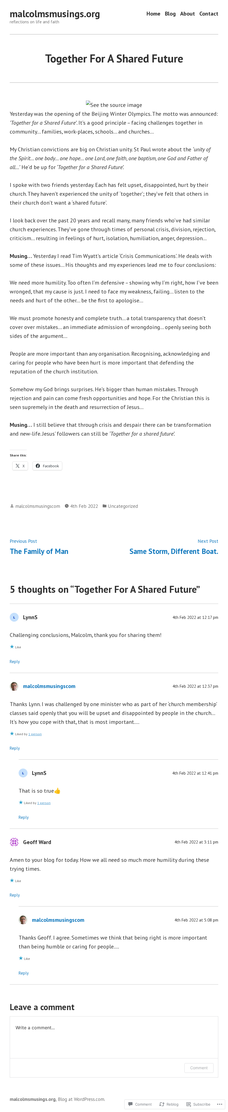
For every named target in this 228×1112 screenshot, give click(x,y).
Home (153, 14)
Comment (199, 1067)
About (187, 14)
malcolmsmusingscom (37, 506)
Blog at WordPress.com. (81, 1099)
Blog (170, 14)
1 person (35, 734)
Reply (15, 661)
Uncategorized (123, 506)
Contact (208, 14)
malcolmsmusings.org (55, 13)
